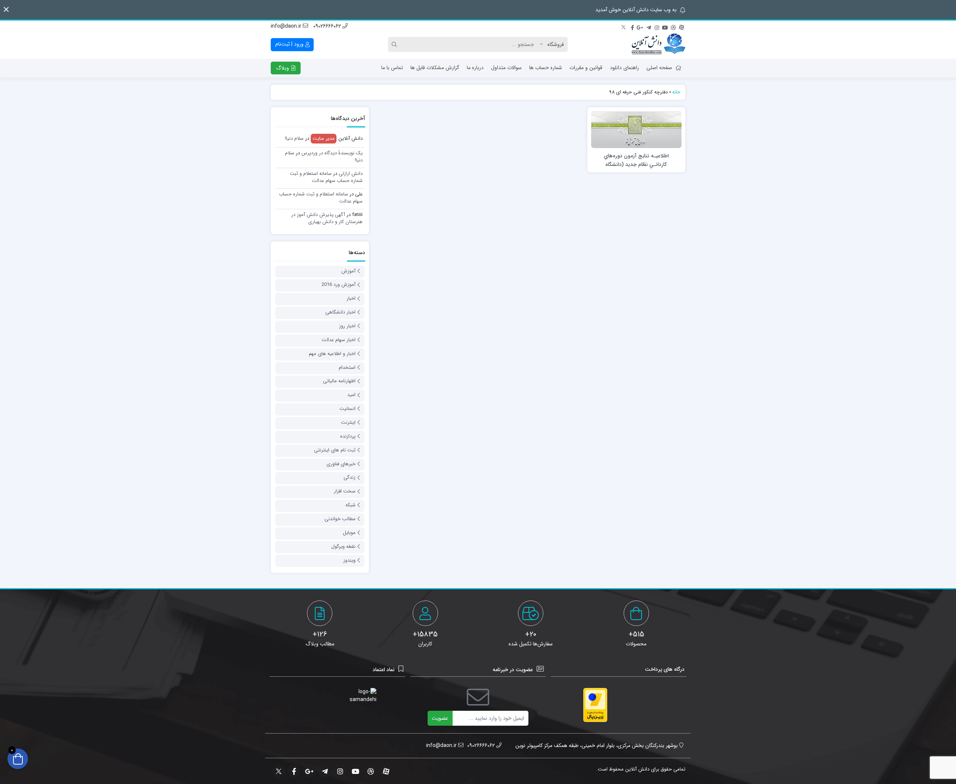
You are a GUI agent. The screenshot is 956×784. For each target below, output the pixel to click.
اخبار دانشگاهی (340, 312)
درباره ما (475, 68)
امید (351, 395)
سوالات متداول (506, 68)
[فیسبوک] (632, 27)
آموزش (348, 271)
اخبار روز (347, 326)
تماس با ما (392, 68)
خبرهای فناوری (341, 464)
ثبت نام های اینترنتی (335, 450)
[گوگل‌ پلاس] (640, 27)
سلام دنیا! (294, 138)
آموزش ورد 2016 (339, 284)
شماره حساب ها (545, 68)
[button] (6, 9)
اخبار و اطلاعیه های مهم (332, 354)
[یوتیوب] (665, 27)
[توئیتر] (624, 27)
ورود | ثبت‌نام (290, 44)
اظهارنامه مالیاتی (339, 381)
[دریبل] (673, 27)
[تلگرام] (649, 27)
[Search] (395, 44)
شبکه (350, 505)
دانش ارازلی (351, 174)
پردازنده (348, 436)
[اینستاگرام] (657, 27)
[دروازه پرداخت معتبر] (595, 705)
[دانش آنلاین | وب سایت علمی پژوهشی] (658, 44)
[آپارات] (682, 27)
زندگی (350, 477)
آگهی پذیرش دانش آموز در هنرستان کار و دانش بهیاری (327, 218)
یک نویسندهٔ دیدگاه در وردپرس (332, 153)
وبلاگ (283, 68)
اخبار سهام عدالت (339, 340)
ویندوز (349, 560)
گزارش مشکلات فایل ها (434, 68)
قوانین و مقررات (585, 68)
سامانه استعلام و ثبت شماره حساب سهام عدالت (326, 177)
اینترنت (348, 422)
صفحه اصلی (659, 68)
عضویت (440, 718)
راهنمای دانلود (624, 68)
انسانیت (347, 409)
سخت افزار (345, 491)
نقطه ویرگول (343, 546)
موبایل (349, 533)
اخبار (351, 298)
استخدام (347, 367)
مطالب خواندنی (340, 519)
